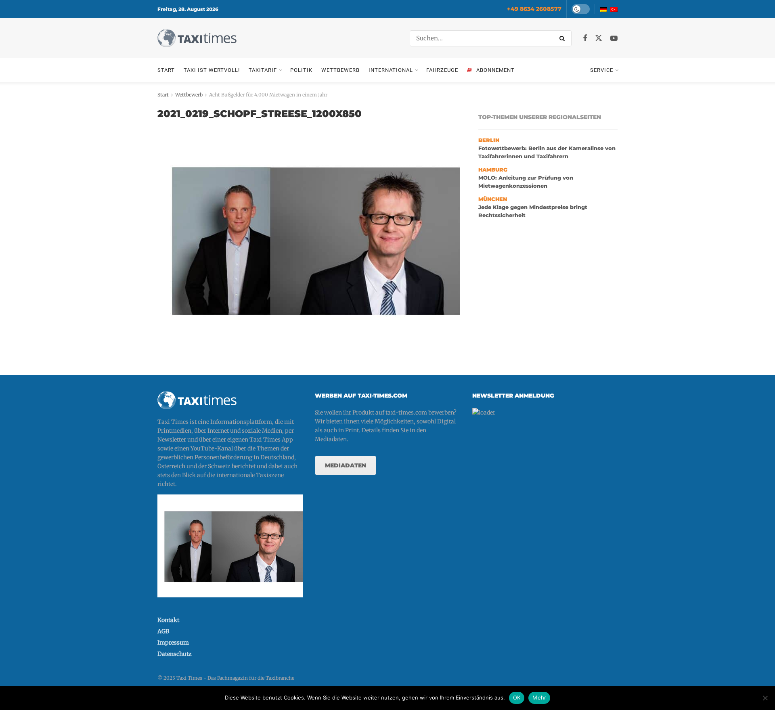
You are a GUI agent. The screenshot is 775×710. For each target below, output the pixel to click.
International (391, 70)
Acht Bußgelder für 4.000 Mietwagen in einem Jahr (268, 95)
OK (517, 697)
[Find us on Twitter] (598, 38)
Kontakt (168, 620)
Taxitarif (263, 70)
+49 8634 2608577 (534, 9)
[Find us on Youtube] (614, 38)
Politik (301, 70)
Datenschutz (174, 654)
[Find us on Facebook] (585, 38)
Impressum (173, 642)
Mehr (539, 697)
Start (166, 70)
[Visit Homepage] (197, 38)
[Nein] (765, 698)
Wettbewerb (340, 70)
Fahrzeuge (442, 70)
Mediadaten (345, 465)
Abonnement (495, 70)
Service (601, 70)
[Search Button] (563, 38)
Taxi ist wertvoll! (212, 70)
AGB (163, 631)
